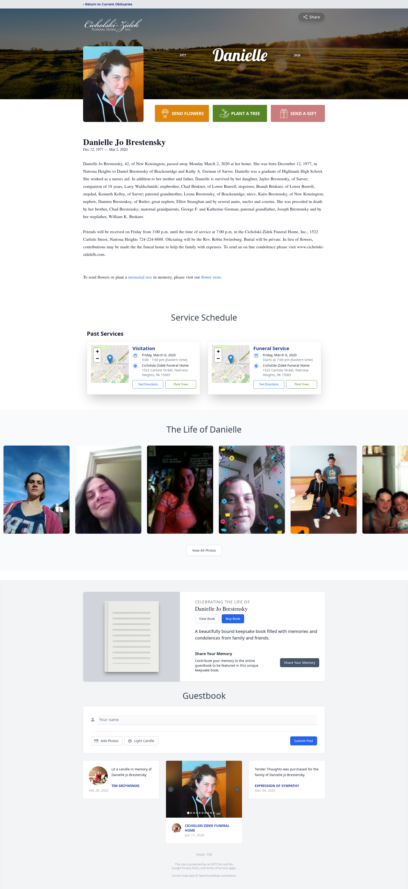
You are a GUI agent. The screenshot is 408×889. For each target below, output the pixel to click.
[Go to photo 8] (208, 813)
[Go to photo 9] (211, 813)
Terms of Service (217, 868)
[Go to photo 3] (194, 813)
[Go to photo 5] (199, 813)
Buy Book (233, 618)
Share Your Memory (299, 662)
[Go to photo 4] (197, 813)
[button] (110, 359)
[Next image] (237, 789)
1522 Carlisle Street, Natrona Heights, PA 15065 (164, 372)
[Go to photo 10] (214, 813)
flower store (211, 277)
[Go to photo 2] (191, 813)
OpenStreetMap (209, 876)
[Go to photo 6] (202, 813)
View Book (207, 618)
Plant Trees (181, 384)
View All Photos (204, 550)
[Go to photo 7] (205, 813)
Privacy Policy (191, 868)
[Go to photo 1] (188, 813)
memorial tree (140, 277)
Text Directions (148, 384)
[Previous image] (171, 789)
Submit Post (303, 741)
